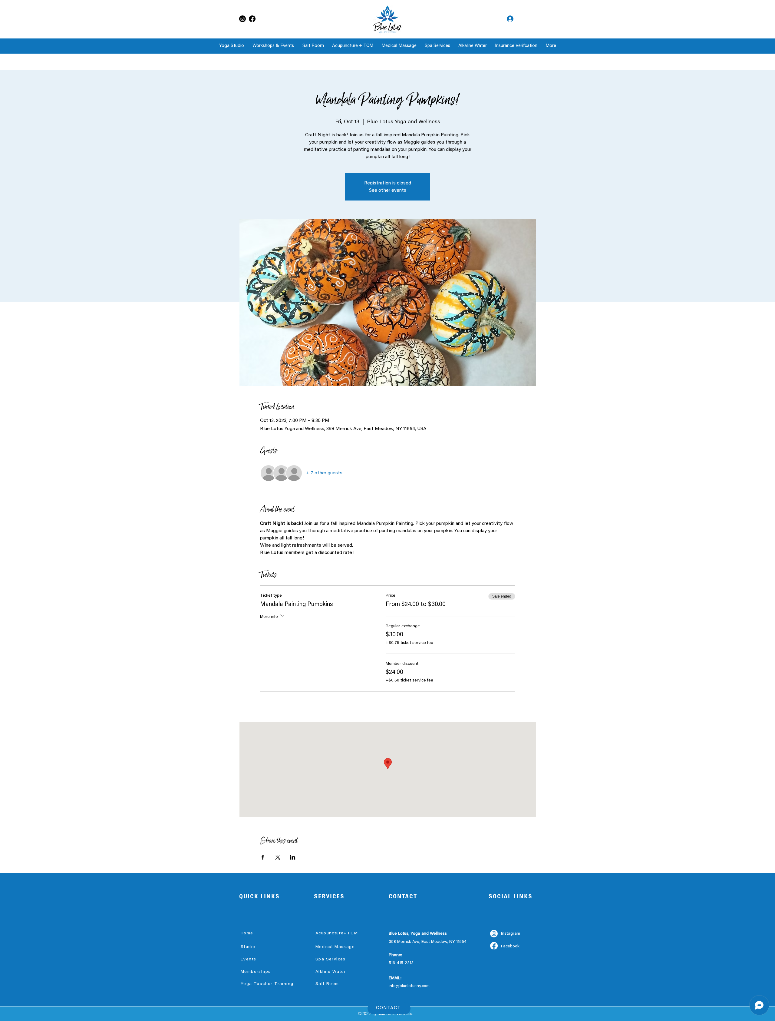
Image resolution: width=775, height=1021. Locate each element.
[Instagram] (242, 18)
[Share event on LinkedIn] (292, 857)
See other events (387, 190)
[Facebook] (252, 18)
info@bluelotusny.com (409, 986)
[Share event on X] (278, 857)
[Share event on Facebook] (263, 857)
